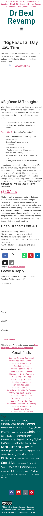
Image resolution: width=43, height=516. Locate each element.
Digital (15, 440)
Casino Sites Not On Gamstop (21, 371)
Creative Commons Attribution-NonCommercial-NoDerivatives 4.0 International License (18, 509)
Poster (18, 450)
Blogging (32, 428)
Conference (12, 436)
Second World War (32, 459)
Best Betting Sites (21, 409)
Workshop (35, 475)
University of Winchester (15, 475)
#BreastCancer (8, 424)
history (35, 443)
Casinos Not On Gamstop (21, 398)
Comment (6, 283)
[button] (21, 29)
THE (12, 471)
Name (4, 312)
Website (4, 330)
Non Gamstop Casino (27, 7)
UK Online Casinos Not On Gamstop (21, 390)
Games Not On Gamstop (21, 369)
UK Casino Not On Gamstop (21, 412)
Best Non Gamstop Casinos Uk (21, 358)
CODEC (4, 436)
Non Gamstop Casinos (21, 363)
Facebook (12, 443)
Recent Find (20, 459)
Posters (23, 451)
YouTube (4, 477)
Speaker (23, 463)
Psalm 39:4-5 (6, 132)
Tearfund (33, 467)
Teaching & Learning (18, 466)
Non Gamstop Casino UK (21, 395)
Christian (21, 267)
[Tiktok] (25, 492)
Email (4, 321)
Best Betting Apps (21, 366)
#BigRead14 (27, 421)
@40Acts (9, 191)
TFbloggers (4, 471)
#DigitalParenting (26, 423)
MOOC (12, 451)
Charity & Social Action (18, 432)
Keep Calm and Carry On (17, 446)
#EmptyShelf (6, 428)
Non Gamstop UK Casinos (21, 379)
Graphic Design (23, 443)
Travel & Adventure (23, 472)
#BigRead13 (13, 267)
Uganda (3, 475)
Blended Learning (23, 428)
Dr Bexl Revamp (21, 16)
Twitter (34, 471)
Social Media (10, 463)
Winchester (27, 475)
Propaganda (31, 451)
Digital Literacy (25, 439)
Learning (5, 450)
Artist (15, 427)
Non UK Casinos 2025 (19, 4)
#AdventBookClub (8, 421)
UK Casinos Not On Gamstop (21, 361)
